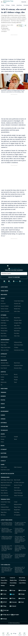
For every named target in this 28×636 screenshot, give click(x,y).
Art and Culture (4, 380)
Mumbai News (4, 336)
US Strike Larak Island (19, 488)
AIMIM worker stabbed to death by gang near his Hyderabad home (6, 543)
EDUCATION (4, 366)
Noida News (17, 336)
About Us (3, 583)
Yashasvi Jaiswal (4, 314)
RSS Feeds (12, 591)
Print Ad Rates (13, 588)
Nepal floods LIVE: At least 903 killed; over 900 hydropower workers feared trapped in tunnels (20, 576)
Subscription (4, 588)
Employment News (18, 371)
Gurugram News (18, 328)
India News (19, 5)
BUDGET (3, 413)
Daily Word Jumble (5, 475)
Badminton (3, 442)
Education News (18, 374)
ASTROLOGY (4, 359)
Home (2, 5)
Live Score (3, 309)
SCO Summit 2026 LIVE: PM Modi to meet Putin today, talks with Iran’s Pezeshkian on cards (6, 562)
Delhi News (3, 328)
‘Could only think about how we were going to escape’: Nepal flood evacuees (20, 562)
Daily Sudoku (4, 473)
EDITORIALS (4, 428)
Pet (1, 390)
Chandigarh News (5, 326)
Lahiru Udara (17, 317)
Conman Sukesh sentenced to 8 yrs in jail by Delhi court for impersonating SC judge (20, 537)
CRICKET (3, 304)
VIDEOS (3, 409)
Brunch (15, 380)
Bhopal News (17, 323)
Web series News (5, 356)
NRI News (3, 520)
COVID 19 (3, 466)
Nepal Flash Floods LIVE (6, 488)
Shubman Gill (17, 309)
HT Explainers (17, 520)
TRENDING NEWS (5, 483)
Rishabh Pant (17, 314)
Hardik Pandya (17, 312)
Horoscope (3, 362)
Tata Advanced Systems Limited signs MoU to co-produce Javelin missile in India (6, 536)
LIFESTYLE (3, 377)
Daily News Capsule (6, 279)
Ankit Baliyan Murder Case (7, 485)
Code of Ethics (22, 588)
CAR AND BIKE (4, 432)
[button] (2, 2)
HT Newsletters (22, 586)
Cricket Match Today (19, 306)
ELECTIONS (3, 459)
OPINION (3, 424)
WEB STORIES (4, 394)
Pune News (16, 339)
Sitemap (3, 591)
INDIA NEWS (4, 300)
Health (2, 385)
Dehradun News (18, 326)
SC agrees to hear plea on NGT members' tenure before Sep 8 (20, 529)
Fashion (2, 383)
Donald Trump (4, 496)
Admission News (4, 368)
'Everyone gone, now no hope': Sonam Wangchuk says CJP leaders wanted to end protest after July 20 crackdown (20, 545)
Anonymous (5, 28)
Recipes (16, 385)
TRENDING (3, 398)
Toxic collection (4, 498)
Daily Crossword (18, 473)
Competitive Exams (5, 371)
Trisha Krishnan (17, 496)
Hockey (2, 445)
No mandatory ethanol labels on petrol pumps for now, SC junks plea (6, 529)
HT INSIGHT (4, 455)
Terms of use (22, 583)
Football (16, 442)
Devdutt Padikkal (5, 312)
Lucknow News (17, 334)
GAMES (2, 470)
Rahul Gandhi (17, 485)
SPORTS (3, 440)
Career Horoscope (18, 498)
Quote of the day (18, 491)
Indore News (4, 331)
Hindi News (16, 518)
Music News (3, 350)
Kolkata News (4, 334)
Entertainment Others (19, 356)
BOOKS (2, 451)
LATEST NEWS (4, 293)
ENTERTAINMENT (5, 345)
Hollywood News (18, 348)
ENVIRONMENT (5, 417)
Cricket (13, 5)
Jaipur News (17, 331)
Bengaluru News (4, 323)
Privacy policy (4, 586)
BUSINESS (3, 402)
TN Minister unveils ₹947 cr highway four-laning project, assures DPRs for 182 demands (20, 554)
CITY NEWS (3, 321)
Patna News (3, 339)
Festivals (16, 383)
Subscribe (23, 1)
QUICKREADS (4, 463)
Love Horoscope (4, 501)
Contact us (12, 583)
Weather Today (13, 586)
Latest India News (6, 525)
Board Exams (17, 368)
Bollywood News (5, 348)
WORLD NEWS (4, 296)
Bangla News (17, 515)
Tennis (15, 445)
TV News (16, 353)
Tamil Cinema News (18, 350)
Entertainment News (5, 515)
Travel (15, 388)
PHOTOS (3, 406)
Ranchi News (4, 341)
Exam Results (4, 374)
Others (2, 447)
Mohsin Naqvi (4, 493)
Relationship (3, 388)
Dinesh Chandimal (5, 317)
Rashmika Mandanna (5, 491)
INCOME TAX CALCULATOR (7, 479)
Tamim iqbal (16, 493)
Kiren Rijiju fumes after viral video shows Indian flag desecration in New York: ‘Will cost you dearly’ (6, 554)
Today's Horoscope (18, 501)
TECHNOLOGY (4, 436)
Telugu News (4, 518)
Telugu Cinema (17, 513)
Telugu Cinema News (5, 353)
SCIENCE (3, 421)
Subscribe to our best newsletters (14, 276)
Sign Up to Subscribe (14, 283)
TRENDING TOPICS (5, 505)
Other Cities (17, 341)
